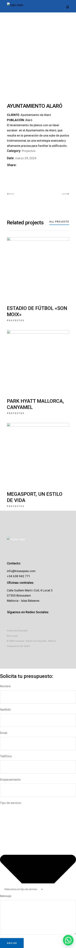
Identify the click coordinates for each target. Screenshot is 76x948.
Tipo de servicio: (11, 803)
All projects (59, 221)
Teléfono (6, 756)
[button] (68, 940)
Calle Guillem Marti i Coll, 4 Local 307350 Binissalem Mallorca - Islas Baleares (29, 595)
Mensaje (5, 896)
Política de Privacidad (17, 631)
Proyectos (29, 151)
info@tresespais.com (21, 571)
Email (3, 733)
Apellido (5, 709)
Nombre (5, 686)
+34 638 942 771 (18, 576)
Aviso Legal (12, 636)
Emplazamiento (10, 779)
